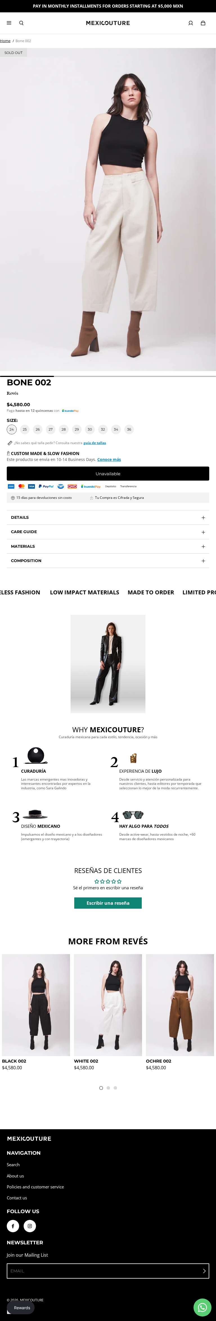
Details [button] (20, 517)
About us (15, 1176)
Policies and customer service (35, 1187)
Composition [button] (26, 560)
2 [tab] (109, 1089)
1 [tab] (102, 1089)
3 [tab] (116, 1089)
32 (103, 429)
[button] (70, 411)
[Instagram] (30, 1226)
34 (116, 429)
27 (51, 429)
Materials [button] (23, 546)
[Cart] (203, 23)
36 (129, 429)
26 (38, 429)
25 (25, 429)
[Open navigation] (13, 23)
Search (13, 1165)
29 (77, 429)
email (17, 1271)
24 (12, 429)
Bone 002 (23, 40)
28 (64, 429)
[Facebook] (13, 1226)
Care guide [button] (24, 531)
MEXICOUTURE (32, 1300)
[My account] (190, 23)
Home (5, 40)
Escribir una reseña (108, 903)
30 (90, 429)
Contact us (17, 1198)
